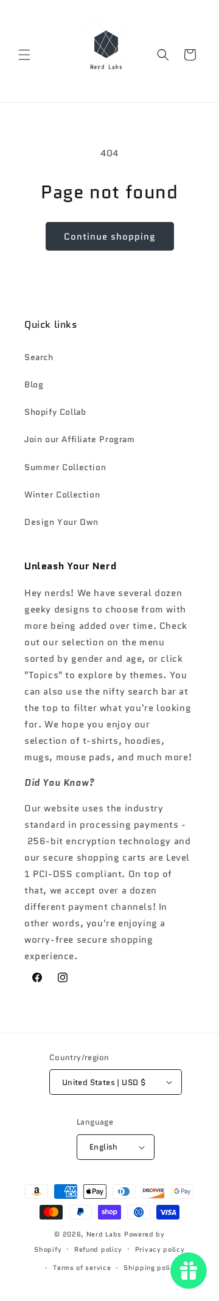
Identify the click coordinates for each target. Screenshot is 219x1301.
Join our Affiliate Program (79, 439)
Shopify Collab (55, 412)
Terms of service (82, 1267)
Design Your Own (61, 522)
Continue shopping (110, 236)
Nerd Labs (104, 1234)
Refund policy (98, 1249)
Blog (33, 384)
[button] (24, 54)
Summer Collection (65, 467)
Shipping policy (151, 1267)
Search (39, 357)
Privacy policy (160, 1249)
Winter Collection (62, 494)
